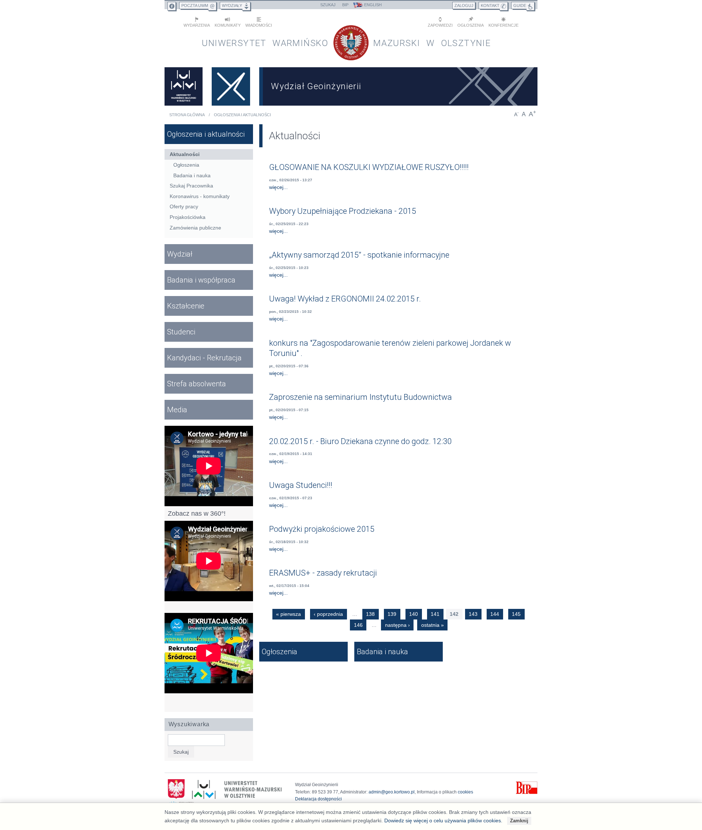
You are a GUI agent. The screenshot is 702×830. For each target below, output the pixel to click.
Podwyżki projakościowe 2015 (321, 529)
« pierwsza (288, 614)
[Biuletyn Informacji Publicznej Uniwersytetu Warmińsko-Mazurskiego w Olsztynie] (526, 792)
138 (370, 614)
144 (494, 614)
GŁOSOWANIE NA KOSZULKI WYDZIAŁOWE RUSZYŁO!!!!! (369, 167)
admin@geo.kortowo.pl (392, 792)
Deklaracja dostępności (318, 798)
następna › (397, 625)
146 (358, 625)
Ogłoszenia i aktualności (242, 115)
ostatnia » (432, 625)
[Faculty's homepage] (231, 86)
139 (392, 614)
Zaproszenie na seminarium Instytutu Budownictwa (360, 397)
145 (516, 614)
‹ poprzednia (328, 614)
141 (435, 614)
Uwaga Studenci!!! (300, 485)
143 (473, 614)
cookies (465, 792)
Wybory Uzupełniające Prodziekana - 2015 (342, 211)
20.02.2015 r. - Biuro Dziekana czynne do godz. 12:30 (360, 441)
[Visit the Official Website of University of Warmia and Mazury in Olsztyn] (184, 86)
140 (413, 614)
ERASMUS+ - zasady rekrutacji (323, 572)
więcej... (278, 187)
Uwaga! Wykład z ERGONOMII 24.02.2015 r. (345, 298)
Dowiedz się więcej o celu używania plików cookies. (443, 820)
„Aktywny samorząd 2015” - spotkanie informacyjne (359, 254)
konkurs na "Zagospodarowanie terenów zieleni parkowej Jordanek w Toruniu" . (390, 348)
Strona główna (187, 115)
